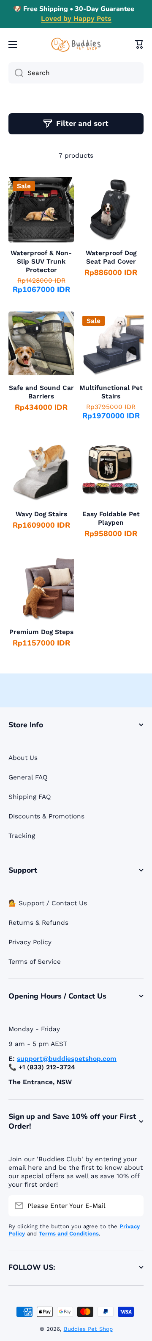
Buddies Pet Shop (88, 1329)
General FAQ (28, 777)
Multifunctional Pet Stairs (111, 392)
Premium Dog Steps (41, 632)
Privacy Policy (30, 942)
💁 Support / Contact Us (47, 903)
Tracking (21, 836)
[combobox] (76, 72)
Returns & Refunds (38, 922)
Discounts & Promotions (46, 816)
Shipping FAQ (29, 797)
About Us (23, 758)
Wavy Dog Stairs (41, 514)
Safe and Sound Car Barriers (41, 392)
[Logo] (76, 44)
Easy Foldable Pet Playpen (111, 518)
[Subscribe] (133, 1205)
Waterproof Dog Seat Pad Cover (111, 257)
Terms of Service (34, 961)
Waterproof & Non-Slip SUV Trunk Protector (41, 261)
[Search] (15, 72)
